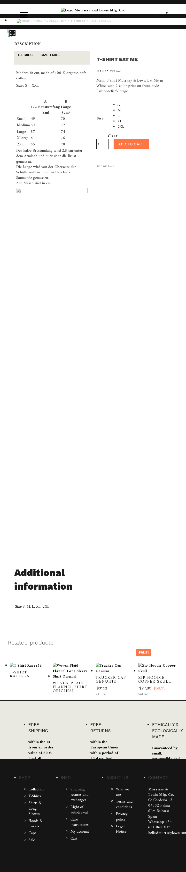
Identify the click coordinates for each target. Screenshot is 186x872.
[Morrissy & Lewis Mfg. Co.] (93, 10)
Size (100, 118)
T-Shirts (35, 796)
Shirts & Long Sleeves (35, 808)
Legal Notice (121, 829)
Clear (112, 136)
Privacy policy (121, 817)
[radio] (120, 105)
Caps (32, 833)
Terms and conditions (124, 804)
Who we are (122, 792)
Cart (73, 838)
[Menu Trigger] (23, 14)
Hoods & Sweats (35, 824)
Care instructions (79, 822)
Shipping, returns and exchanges (79, 795)
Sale (32, 840)
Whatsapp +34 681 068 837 (160, 825)
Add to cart (131, 144)
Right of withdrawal (79, 810)
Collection (36, 789)
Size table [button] (50, 55)
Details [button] (25, 55)
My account (79, 831)
